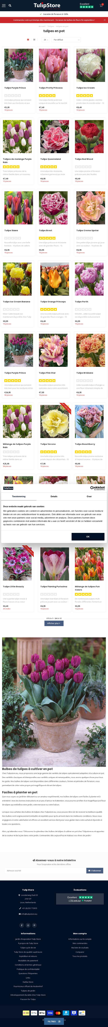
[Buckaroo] (74, 1013)
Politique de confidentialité (28, 969)
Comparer (80, 952)
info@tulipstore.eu (29, 914)
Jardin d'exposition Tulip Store (28, 939)
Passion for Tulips (28, 999)
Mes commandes (80, 943)
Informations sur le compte (79, 939)
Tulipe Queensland (50, 159)
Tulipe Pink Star (47, 372)
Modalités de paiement (28, 960)
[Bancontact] (82, 1013)
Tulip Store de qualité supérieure (28, 952)
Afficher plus (53, 623)
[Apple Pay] (42, 1013)
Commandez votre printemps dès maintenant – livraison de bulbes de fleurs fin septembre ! (54, 20)
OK (88, 536)
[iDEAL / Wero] (26, 1013)
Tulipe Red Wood (84, 159)
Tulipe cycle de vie (28, 947)
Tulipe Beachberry (85, 444)
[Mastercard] (58, 1013)
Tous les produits (80, 956)
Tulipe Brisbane (84, 372)
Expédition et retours (28, 956)
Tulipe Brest (45, 230)
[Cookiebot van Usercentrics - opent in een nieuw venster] (92, 488)
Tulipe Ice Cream (85, 87)
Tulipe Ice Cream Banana (16, 301)
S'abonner (96, 870)
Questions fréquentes (28, 973)
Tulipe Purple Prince (15, 87)
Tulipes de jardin (28, 990)
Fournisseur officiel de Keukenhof (28, 986)
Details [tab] (54, 496)
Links (28, 977)
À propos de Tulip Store (28, 943)
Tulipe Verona (48, 444)
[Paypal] (66, 1013)
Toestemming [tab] (18, 496)
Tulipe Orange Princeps (53, 301)
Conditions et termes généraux (28, 965)
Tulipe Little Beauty (13, 586)
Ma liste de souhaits (80, 947)
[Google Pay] (34, 1013)
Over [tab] (89, 496)
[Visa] (50, 1013)
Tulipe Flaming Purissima (53, 586)
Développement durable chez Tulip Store (28, 995)
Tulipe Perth (81, 301)
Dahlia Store (28, 982)
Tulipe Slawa (11, 230)
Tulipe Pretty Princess (51, 87)
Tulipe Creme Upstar (87, 230)
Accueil (42, 26)
